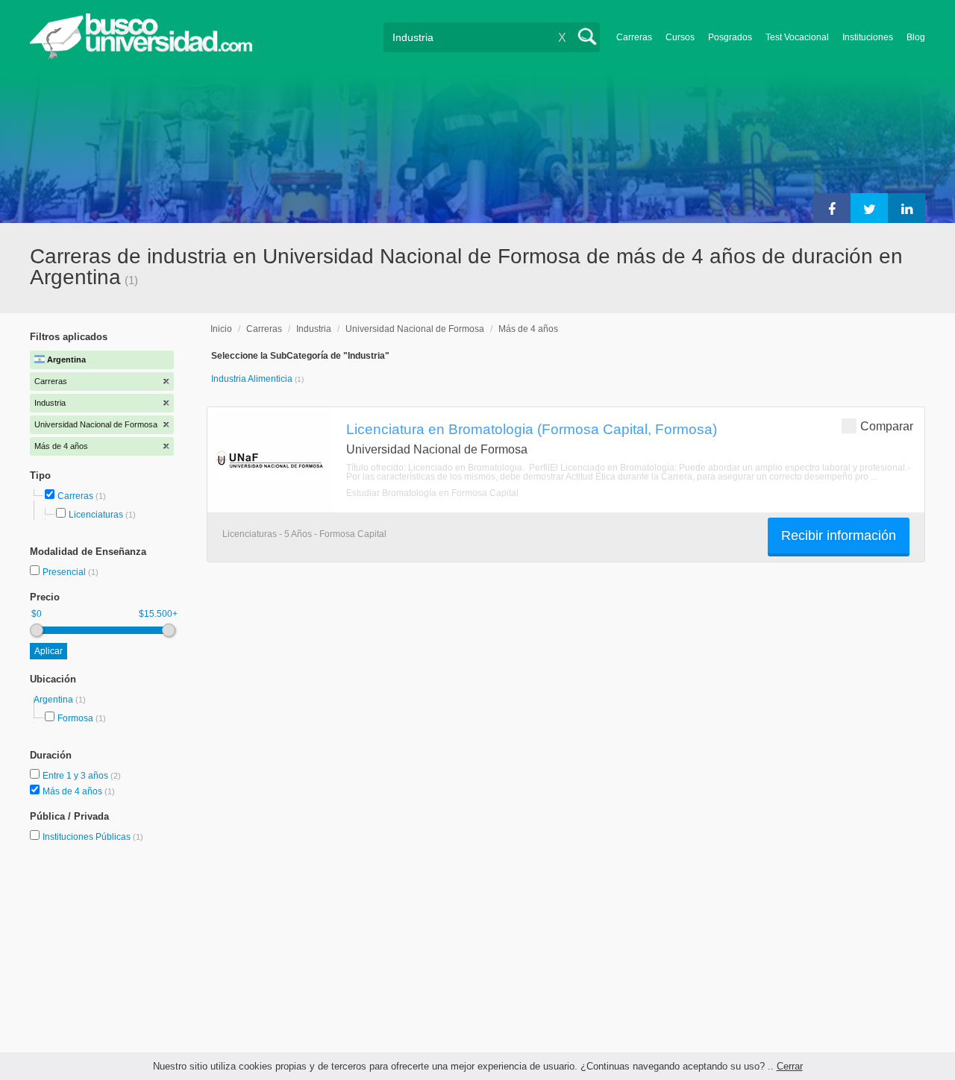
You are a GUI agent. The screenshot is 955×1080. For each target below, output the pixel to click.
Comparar (886, 426)
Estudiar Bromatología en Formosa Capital (432, 493)
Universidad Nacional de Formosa (414, 329)
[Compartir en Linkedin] (906, 208)
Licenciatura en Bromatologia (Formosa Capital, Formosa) (531, 429)
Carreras (634, 37)
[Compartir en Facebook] (832, 208)
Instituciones (867, 37)
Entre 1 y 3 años (76, 775)
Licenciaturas (96, 514)
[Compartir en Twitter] (869, 208)
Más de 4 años (73, 791)
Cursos (680, 37)
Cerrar (790, 1066)
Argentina (54, 699)
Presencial (65, 572)
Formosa (75, 718)
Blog (916, 37)
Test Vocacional (797, 37)
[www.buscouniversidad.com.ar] (141, 56)
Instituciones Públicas (93, 837)
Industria (313, 329)
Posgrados (730, 37)
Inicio (221, 329)
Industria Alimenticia (253, 379)
